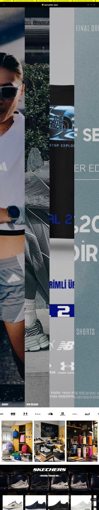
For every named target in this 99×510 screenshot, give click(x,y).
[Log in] (91, 4)
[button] (4, 4)
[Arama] (88, 4)
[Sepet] (94, 4)
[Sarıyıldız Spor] (49, 5)
